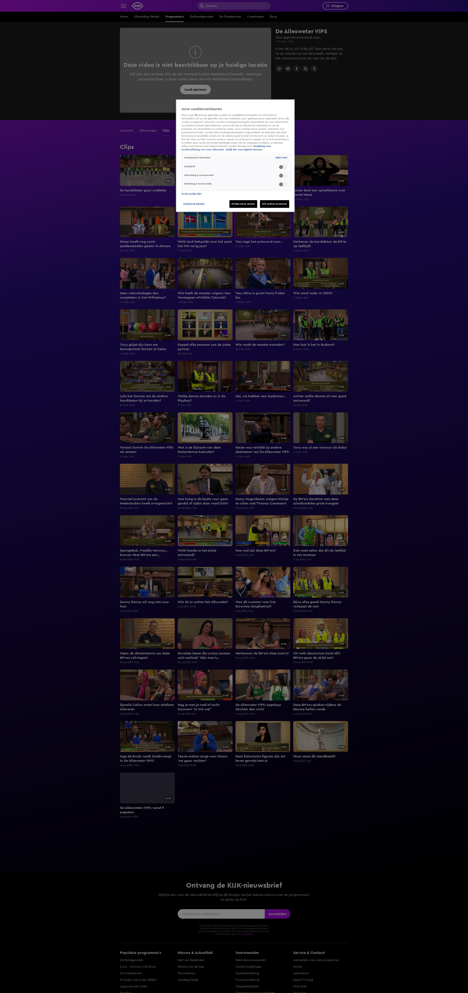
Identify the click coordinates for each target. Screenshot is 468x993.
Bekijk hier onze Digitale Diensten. (244, 149)
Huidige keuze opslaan (243, 204)
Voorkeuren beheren (194, 204)
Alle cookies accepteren (274, 204)
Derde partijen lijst (191, 194)
